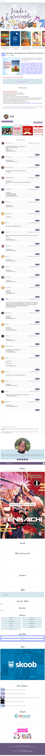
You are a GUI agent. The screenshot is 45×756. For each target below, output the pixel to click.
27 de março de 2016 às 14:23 (33, 189)
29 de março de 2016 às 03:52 (33, 232)
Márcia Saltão (8, 312)
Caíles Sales (7, 266)
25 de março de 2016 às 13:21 (33, 167)
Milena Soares (8, 156)
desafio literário (11, 621)
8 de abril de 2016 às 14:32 (34, 381)
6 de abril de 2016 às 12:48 (34, 324)
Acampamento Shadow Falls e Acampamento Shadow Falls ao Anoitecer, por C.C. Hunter (22, 697)
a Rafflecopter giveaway (22, 87)
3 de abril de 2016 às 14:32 (34, 277)
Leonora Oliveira (8, 213)
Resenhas (32, 617)
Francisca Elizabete (9, 346)
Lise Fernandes (8, 245)
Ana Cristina (7, 277)
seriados (11, 625)
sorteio (12, 55)
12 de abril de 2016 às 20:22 (34, 391)
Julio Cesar (7, 232)
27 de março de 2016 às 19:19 (33, 213)
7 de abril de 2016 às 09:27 (34, 357)
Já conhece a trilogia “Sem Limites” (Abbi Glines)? (15, 693)
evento (32, 621)
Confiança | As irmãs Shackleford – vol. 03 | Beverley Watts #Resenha (6, 48)
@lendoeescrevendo (6, 594)
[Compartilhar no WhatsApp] (41, 123)
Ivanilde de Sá (8, 401)
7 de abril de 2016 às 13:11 (34, 371)
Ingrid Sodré (7, 287)
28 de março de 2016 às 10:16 (33, 222)
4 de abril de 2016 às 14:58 (34, 287)
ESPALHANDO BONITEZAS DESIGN (26, 751)
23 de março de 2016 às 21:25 (33, 143)
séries (32, 625)
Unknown (7, 222)
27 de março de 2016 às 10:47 (33, 177)
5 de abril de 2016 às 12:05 (34, 299)
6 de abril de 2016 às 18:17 (34, 346)
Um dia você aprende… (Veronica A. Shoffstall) (14, 701)
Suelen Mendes (8, 189)
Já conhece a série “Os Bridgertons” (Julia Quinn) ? (15, 689)
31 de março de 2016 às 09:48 (33, 256)
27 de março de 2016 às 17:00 (33, 202)
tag (11, 627)
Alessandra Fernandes (9, 177)
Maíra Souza (7, 202)
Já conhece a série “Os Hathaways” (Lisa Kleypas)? (15, 705)
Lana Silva (7, 335)
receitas (11, 623)
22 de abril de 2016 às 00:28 (34, 401)
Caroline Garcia (8, 143)
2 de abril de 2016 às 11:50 (34, 266)
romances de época (32, 623)
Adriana (6, 391)
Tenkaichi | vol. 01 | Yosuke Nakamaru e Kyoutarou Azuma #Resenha (22, 504)
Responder (37, 154)
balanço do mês (32, 619)
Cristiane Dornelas (9, 167)
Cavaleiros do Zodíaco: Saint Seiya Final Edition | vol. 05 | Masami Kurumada (27, 48)
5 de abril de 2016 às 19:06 (34, 312)
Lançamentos (11, 617)
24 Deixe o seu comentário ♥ (8, 121)
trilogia (11, 629)
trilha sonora (32, 627)
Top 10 (11, 619)
